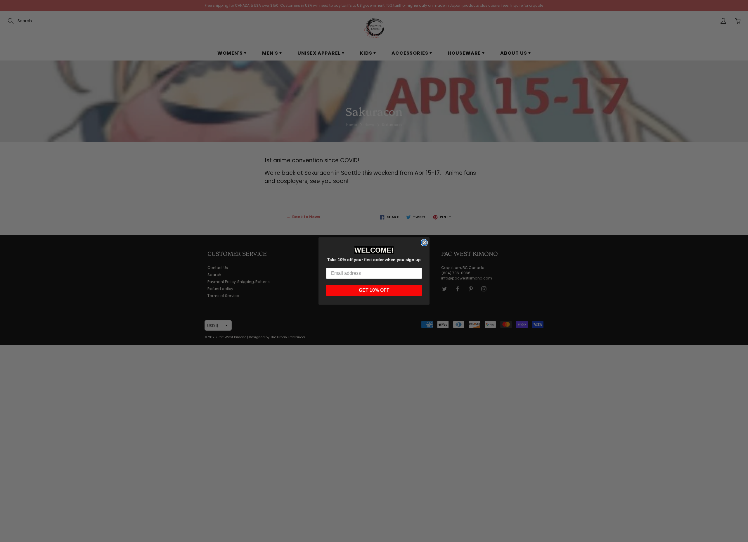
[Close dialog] (424, 243)
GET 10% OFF (374, 290)
